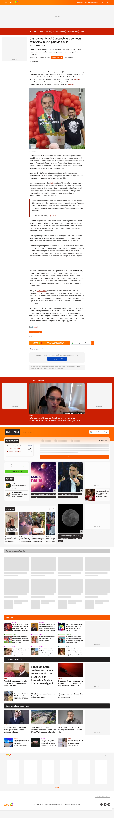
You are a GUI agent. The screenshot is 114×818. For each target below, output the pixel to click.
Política (33, 692)
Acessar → (25, 479)
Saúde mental (61, 692)
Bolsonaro (71, 84)
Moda (67, 646)
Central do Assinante (91, 2)
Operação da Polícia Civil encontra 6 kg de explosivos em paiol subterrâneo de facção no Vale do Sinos (21, 696)
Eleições (6, 725)
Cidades (60, 678)
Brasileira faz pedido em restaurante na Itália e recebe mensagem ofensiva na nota (75, 743)
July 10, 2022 (53, 216)
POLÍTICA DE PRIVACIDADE (72, 804)
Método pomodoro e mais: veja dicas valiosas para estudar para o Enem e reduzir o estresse (70, 696)
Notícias (37, 337)
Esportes (68, 634)
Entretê (41, 634)
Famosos (14, 622)
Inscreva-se (15, 471)
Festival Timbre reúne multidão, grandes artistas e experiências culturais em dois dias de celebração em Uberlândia (48, 743)
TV (66, 622)
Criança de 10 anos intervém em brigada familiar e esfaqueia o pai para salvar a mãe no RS (70, 683)
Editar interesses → (104, 440)
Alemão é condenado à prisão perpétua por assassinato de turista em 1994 (15, 683)
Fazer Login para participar (57, 359)
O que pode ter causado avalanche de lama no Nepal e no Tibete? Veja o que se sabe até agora (43, 729)
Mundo (5, 678)
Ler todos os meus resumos (74, 457)
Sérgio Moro (41, 291)
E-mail (102, 2)
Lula (52, 183)
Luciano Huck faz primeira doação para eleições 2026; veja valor (70, 729)
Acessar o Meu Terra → (28, 432)
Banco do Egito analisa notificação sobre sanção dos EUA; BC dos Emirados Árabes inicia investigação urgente (42, 675)
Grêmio (14, 634)
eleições (77, 79)
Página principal (13, 2)
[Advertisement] (97, 696)
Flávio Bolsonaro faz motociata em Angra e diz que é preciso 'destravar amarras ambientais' (43, 696)
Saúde (31, 415)
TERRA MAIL (80, 2)
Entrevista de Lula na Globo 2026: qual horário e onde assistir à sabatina (15, 729)
